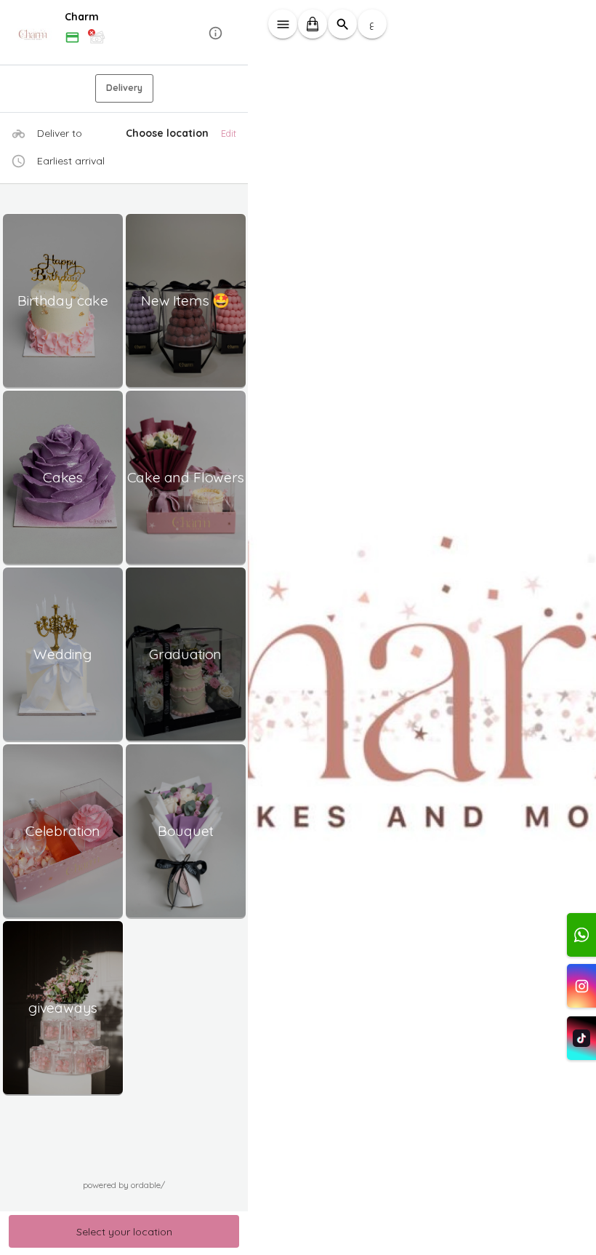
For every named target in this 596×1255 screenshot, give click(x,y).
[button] (124, 33)
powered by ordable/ (124, 1184)
